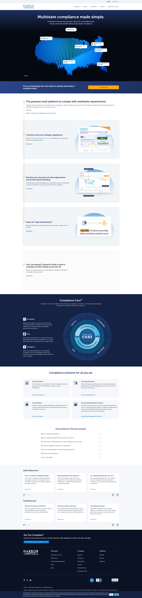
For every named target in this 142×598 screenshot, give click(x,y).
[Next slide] (117, 494)
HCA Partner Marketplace (58, 561)
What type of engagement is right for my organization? (56, 445)
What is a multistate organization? (50, 434)
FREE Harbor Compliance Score (40, 138)
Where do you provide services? (49, 453)
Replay (26, 75)
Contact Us (81, 558)
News (52, 568)
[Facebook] (25, 580)
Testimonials (81, 561)
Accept (116, 594)
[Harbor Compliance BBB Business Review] (98, 580)
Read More (29, 144)
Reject (111, 594)
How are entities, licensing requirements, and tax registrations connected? (61, 441)
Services (85, 6)
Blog (52, 564)
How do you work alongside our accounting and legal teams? (57, 449)
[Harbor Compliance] (31, 552)
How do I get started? (47, 457)
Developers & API (82, 571)
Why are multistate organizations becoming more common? (57, 437)
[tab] (23, 494)
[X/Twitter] (27, 580)
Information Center (113, 6)
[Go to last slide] (113, 494)
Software (76, 6)
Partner (102, 6)
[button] (107, 580)
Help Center (54, 558)
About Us (80, 555)
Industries (94, 6)
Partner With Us (82, 568)
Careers (80, 564)
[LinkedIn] (30, 580)
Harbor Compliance (28, 6)
